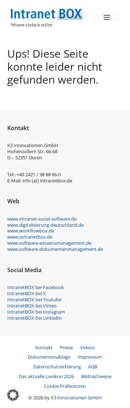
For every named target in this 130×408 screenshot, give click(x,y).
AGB (92, 366)
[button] (13, 395)
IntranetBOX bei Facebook (35, 287)
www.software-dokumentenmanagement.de (55, 249)
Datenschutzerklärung (57, 366)
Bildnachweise (96, 376)
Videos (87, 347)
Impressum (90, 357)
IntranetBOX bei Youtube (34, 299)
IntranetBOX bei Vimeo (32, 305)
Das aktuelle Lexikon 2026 (46, 376)
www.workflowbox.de (30, 230)
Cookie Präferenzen (65, 386)
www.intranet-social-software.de (42, 219)
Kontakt (44, 347)
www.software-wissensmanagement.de (49, 243)
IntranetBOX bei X (26, 293)
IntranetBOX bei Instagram (36, 312)
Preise (66, 347)
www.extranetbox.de (29, 237)
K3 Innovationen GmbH (76, 397)
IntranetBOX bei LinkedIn (34, 318)
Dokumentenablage (49, 357)
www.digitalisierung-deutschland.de (45, 225)
